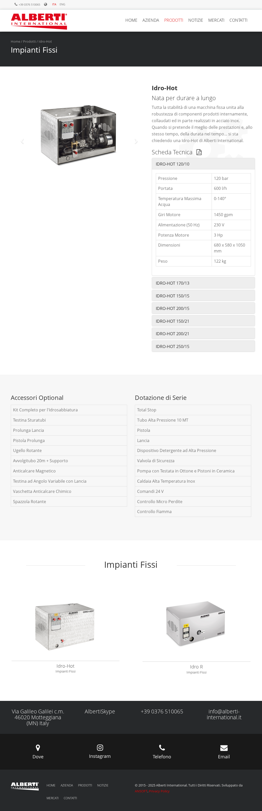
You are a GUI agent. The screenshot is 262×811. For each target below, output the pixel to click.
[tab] (203, 163)
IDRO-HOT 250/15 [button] (172, 346)
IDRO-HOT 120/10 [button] (172, 164)
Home (15, 41)
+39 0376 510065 (162, 711)
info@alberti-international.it (224, 714)
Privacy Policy (159, 791)
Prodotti (29, 41)
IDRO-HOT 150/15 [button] (172, 296)
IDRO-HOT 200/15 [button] (172, 308)
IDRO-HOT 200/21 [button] (172, 334)
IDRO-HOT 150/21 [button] (172, 321)
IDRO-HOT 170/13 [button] (172, 283)
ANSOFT (141, 791)
